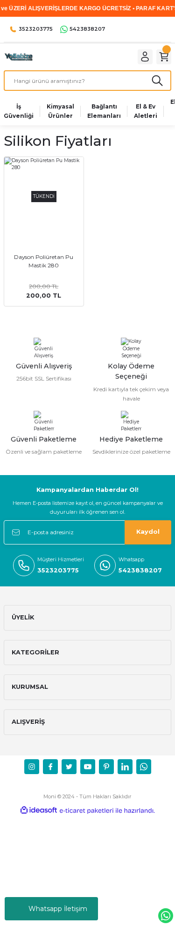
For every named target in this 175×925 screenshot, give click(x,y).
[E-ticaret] (86, 810)
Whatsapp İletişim (57, 909)
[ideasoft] (38, 810)
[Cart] (163, 56)
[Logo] (18, 57)
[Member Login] (145, 56)
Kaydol (148, 531)
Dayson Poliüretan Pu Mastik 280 (43, 261)
